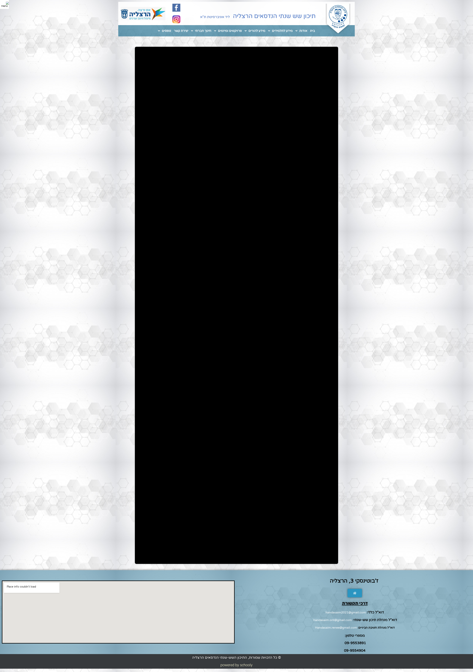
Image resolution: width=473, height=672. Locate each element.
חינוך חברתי (203, 31)
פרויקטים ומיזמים (230, 31)
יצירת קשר (181, 31)
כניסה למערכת (8, 670)
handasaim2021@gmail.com (346, 612)
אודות (303, 31)
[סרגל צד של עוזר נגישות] (4, 4)
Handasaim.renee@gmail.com (336, 627)
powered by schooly (236, 665)
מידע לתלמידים (282, 31)
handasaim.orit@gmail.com (332, 620)
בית (312, 31)
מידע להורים (257, 31)
